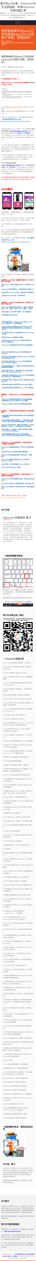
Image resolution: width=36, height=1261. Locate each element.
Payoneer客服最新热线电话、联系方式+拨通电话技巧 (17, 447)
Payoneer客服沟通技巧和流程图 (13, 761)
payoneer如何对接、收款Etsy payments (15, 673)
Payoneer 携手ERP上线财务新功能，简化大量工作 (18, 483)
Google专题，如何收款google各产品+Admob (17, 326)
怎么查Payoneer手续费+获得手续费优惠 (15, 452)
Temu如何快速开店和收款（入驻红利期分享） (17, 1064)
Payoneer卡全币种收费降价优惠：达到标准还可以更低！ (17, 479)
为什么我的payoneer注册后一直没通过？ (15, 1082)
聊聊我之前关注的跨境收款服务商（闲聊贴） (16, 1114)
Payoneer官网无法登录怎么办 (12, 459)
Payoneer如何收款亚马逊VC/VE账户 (14, 1104)
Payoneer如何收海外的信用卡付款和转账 (15, 1086)
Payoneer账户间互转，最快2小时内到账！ (15, 425)
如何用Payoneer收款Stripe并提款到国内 (15, 1090)
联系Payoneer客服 (11, 107)
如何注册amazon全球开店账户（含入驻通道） (16, 312)
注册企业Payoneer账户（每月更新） (13, 295)
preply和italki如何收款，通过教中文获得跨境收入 (17, 695)
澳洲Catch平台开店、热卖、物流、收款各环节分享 (18, 885)
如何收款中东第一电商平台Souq (12, 380)
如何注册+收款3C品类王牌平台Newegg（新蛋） (17, 384)
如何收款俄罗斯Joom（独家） (11, 366)
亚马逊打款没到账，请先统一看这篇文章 (15, 1118)
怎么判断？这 (7, 464)
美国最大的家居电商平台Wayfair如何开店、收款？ (18, 895)
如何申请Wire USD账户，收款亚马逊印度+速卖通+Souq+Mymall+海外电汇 (16, 430)
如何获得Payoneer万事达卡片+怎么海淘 (15, 401)
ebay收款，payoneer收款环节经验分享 (15, 715)
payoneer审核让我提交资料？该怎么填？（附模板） (16, 455)
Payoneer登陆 (8, 1060)
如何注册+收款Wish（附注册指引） (13, 371)
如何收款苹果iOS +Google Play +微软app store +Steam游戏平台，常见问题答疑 (16, 322)
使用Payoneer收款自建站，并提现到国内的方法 (17, 757)
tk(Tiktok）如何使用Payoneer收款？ (14, 719)
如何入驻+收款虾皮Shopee (11, 352)
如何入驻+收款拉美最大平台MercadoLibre (16, 357)
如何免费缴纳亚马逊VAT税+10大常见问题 (15, 434)
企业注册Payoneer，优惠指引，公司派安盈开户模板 (18, 821)
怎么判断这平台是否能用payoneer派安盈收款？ (17, 877)
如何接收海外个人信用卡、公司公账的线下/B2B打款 (17, 425)
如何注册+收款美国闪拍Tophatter (13, 375)
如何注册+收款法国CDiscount (12, 361)
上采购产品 (16, 341)
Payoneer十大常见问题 (10, 285)
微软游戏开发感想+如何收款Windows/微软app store (16, 328)
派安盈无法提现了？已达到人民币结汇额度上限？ (18, 845)
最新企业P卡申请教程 (24, 133)
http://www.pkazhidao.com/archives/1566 (13, 497)
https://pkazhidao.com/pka (12, 1231)
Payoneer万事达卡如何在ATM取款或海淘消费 (17, 404)
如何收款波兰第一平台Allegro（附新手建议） (18, 376)
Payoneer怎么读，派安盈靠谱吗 (13, 841)
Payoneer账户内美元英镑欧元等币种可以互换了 (17, 435)
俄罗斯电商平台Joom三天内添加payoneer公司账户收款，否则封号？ (17, 59)
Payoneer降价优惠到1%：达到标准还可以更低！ (17, 289)
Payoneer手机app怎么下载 (11, 467)
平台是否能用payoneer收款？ (20, 464)
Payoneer (9, 41)
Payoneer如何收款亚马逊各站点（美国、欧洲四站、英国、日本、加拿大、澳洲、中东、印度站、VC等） (17, 308)
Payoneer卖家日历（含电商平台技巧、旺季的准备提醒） (17, 487)
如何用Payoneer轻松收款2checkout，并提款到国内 (18, 1094)
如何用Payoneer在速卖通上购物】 (13, 337)
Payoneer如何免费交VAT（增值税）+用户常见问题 (18, 1038)
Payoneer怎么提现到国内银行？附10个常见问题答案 (18, 741)
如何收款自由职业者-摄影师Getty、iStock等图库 (18, 388)
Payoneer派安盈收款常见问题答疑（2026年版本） (18, 663)
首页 (2, 41)
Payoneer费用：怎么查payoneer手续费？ (16, 881)
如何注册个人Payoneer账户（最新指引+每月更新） (18, 292)
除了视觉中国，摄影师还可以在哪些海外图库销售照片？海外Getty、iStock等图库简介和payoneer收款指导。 (17, 1002)
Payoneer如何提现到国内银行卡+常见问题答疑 (17, 399)
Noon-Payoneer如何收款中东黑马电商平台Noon (18, 775)
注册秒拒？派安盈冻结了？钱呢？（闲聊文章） (17, 765)
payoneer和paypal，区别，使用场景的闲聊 (16, 1078)
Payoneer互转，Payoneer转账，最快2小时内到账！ (18, 699)
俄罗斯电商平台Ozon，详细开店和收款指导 (16, 1068)
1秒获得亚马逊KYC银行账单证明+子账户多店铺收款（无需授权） (17, 416)
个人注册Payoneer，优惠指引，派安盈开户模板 (17, 817)
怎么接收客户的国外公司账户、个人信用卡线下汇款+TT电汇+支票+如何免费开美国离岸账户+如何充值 (17, 421)
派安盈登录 (8, 849)
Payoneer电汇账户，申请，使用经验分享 (15, 965)
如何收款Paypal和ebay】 (10, 315)
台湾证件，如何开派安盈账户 (12, 831)
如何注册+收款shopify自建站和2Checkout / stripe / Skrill (17, 333)
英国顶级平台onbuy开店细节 (12, 813)
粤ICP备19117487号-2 (7, 1254)
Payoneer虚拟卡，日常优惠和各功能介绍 (15, 797)
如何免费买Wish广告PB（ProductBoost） (17, 371)
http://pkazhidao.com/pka (18, 131)
